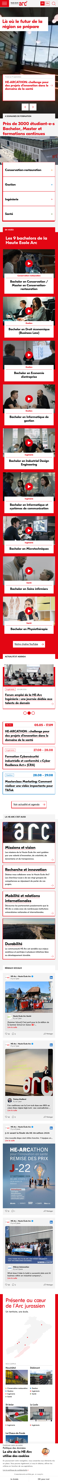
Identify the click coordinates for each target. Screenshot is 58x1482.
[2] (29, 713)
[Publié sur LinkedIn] (51, 977)
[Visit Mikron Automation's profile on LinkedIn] (9, 1230)
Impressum (42, 1427)
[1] (25, 713)
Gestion (10, 1353)
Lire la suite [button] (12, 1027)
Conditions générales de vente (23, 1427)
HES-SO (27, 1438)
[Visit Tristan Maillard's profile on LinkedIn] (9, 1100)
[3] (33, 713)
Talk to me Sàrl (45, 1438)
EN (47, 3)
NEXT (32, 107)
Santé (9, 1359)
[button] (4, 3)
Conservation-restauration (17, 1351)
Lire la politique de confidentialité (15, 1470)
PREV (25, 107)
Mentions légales (18, 1431)
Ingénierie (11, 1356)
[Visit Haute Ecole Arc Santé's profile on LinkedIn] (9, 1017)
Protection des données (37, 1431)
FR (42, 3)
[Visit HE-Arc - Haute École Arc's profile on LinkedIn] (7, 977)
